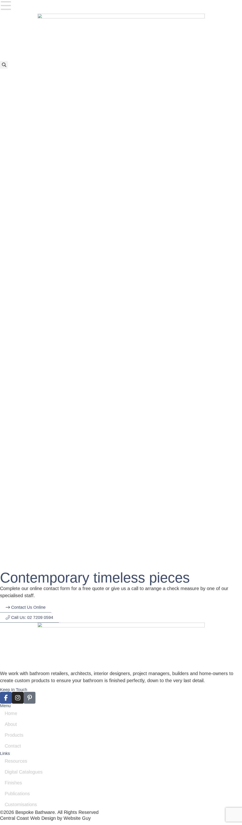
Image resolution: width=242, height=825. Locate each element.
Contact (13, 745)
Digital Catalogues (24, 771)
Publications (17, 793)
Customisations (21, 804)
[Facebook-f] (6, 698)
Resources (16, 761)
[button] (4, 65)
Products (14, 735)
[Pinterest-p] (29, 698)
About (11, 724)
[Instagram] (18, 698)
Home (11, 713)
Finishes (13, 782)
